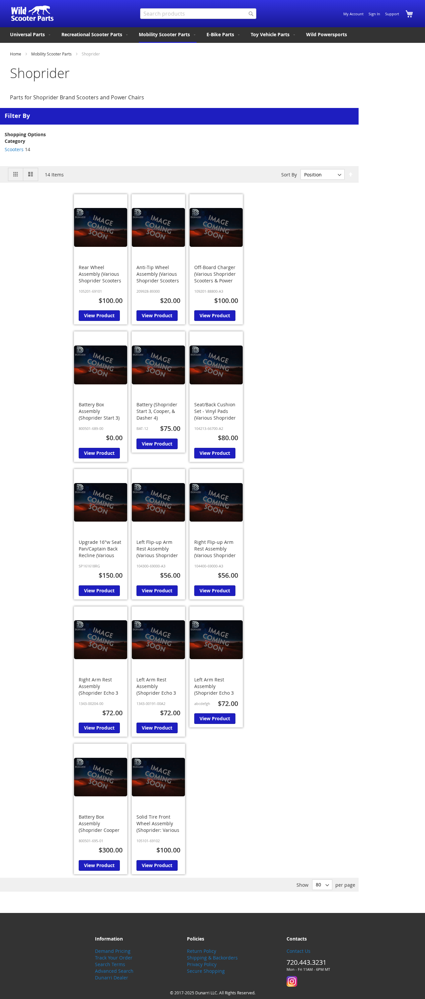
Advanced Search (114, 971)
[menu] (212, 35)
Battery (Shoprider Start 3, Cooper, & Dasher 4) (156, 411)
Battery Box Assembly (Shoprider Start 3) (99, 411)
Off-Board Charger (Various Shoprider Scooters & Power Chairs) (215, 277)
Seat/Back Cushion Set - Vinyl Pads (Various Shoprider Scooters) (215, 414)
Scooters (14, 149)
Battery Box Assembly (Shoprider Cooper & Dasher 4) (99, 827)
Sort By (289, 174)
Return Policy (201, 951)
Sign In (374, 13)
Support (392, 13)
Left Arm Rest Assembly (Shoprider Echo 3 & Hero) (156, 689)
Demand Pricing (112, 951)
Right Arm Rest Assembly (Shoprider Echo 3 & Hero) (98, 689)
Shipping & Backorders (212, 957)
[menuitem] (30, 34)
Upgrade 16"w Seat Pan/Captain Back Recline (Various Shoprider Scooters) (101, 552)
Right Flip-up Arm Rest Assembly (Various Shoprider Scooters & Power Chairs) (215, 555)
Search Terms (110, 964)
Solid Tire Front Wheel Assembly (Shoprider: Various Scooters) (157, 827)
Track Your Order (113, 957)
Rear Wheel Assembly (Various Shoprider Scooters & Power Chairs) (100, 277)
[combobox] (198, 13)
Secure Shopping (206, 971)
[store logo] (32, 13)
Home (16, 53)
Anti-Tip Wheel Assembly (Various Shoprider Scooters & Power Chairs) (157, 277)
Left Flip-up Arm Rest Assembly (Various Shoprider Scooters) (157, 552)
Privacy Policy (201, 964)
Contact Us (298, 951)
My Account (353, 13)
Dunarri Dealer (111, 977)
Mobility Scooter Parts (52, 53)
